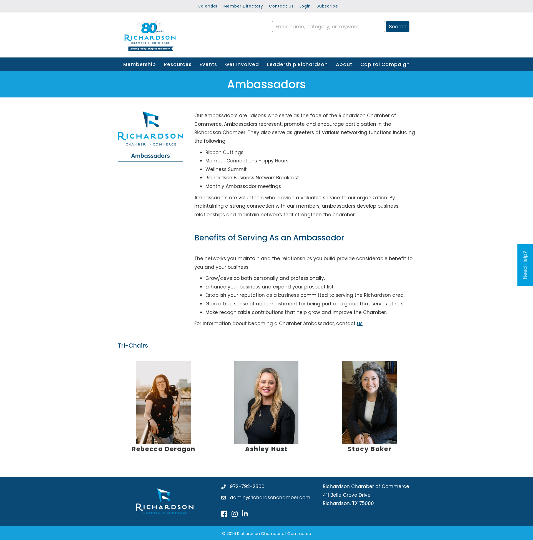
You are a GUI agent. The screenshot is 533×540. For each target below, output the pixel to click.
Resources (178, 64)
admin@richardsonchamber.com (270, 497)
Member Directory (243, 6)
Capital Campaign (385, 64)
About (344, 64)
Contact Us (281, 6)
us (360, 323)
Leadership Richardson (297, 64)
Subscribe (327, 6)
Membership (139, 64)
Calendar (208, 6)
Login (305, 6)
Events (208, 64)
